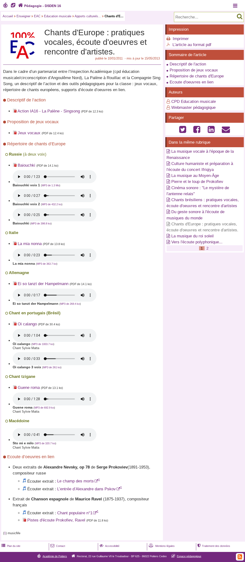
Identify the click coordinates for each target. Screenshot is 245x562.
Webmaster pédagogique (193, 107)
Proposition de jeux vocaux (194, 70)
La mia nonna (30, 243)
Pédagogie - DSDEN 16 (39, 6)
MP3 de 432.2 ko (51, 204)
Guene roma (29, 387)
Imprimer (181, 38)
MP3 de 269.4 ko (70, 303)
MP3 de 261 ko (52, 367)
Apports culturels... (88, 16)
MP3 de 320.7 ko (45, 443)
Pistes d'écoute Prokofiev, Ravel (56, 520)
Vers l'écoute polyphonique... (197, 242)
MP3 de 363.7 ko (46, 263)
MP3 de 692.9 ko (44, 407)
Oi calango (27, 324)
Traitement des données (214, 545)
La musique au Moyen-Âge (195, 175)
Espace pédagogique (189, 556)
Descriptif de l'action (188, 64)
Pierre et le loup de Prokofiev (197, 181)
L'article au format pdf (192, 44)
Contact (57, 545)
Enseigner (23, 16)
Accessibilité (109, 545)
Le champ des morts (75, 481)
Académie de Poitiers (55, 556)
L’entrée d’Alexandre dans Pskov (86, 489)
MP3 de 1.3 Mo (50, 185)
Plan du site (10, 545)
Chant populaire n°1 (74, 513)
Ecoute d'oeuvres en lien (191, 82)
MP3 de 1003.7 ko (42, 344)
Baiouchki (26, 165)
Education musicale (57, 16)
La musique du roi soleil (192, 236)
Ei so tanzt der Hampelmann (43, 283)
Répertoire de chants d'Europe (197, 76)
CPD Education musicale (193, 101)
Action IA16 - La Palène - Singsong (48, 111)
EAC (37, 16)
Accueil (8, 16)
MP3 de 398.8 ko (41, 223)
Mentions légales (162, 545)
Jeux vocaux (29, 133)
